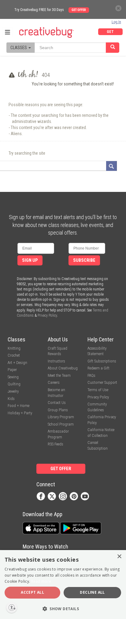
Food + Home (18, 405)
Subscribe (84, 260)
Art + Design (17, 362)
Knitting (14, 348)
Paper (12, 369)
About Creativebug (63, 368)
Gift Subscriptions (101, 361)
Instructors (56, 361)
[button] (63, 608)
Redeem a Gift (98, 368)
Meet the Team (59, 375)
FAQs (91, 375)
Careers (54, 382)
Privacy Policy (47, 315)
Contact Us (57, 402)
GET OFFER (110, 32)
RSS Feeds (55, 444)
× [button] (119, 556)
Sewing (13, 377)
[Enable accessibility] (11, 607)
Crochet (14, 355)
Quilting (14, 384)
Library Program (61, 417)
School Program (61, 424)
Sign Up (30, 260)
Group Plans (58, 410)
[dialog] (63, 584)
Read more (41, 581)
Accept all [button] (32, 592)
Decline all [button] (92, 592)
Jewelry (13, 391)
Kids (11, 398)
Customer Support (102, 382)
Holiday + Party (20, 413)
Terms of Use (97, 389)
